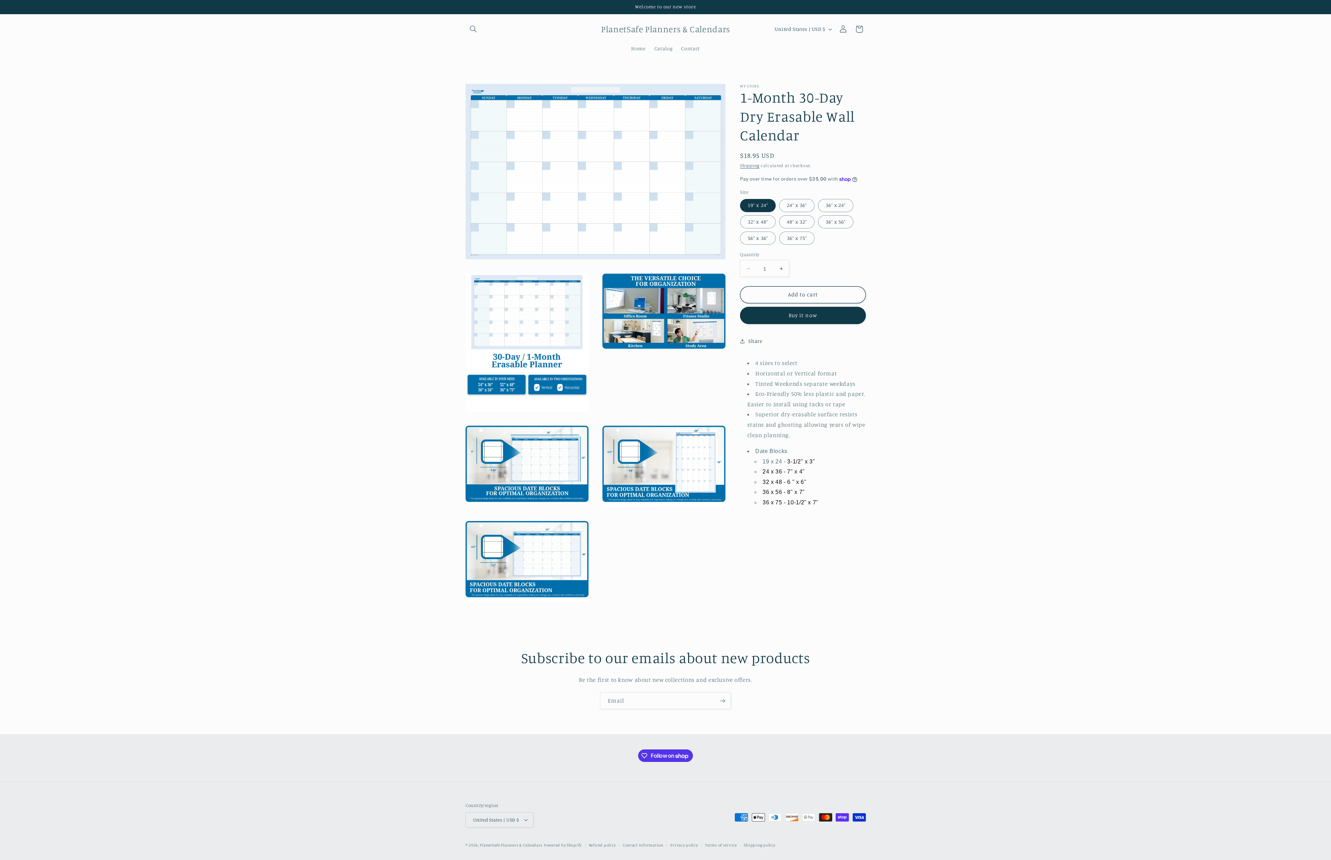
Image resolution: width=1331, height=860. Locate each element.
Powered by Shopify (563, 845)
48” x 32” (797, 222)
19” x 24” (758, 205)
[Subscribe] (723, 700)
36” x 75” (797, 238)
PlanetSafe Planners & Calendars (511, 845)
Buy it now (803, 315)
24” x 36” (797, 205)
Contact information (643, 845)
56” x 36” (758, 238)
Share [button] (755, 341)
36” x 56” (836, 222)
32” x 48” (758, 222)
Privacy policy (684, 845)
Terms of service (721, 845)
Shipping (749, 165)
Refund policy (602, 845)
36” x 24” (836, 205)
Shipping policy (759, 845)
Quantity (749, 254)
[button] (473, 29)
